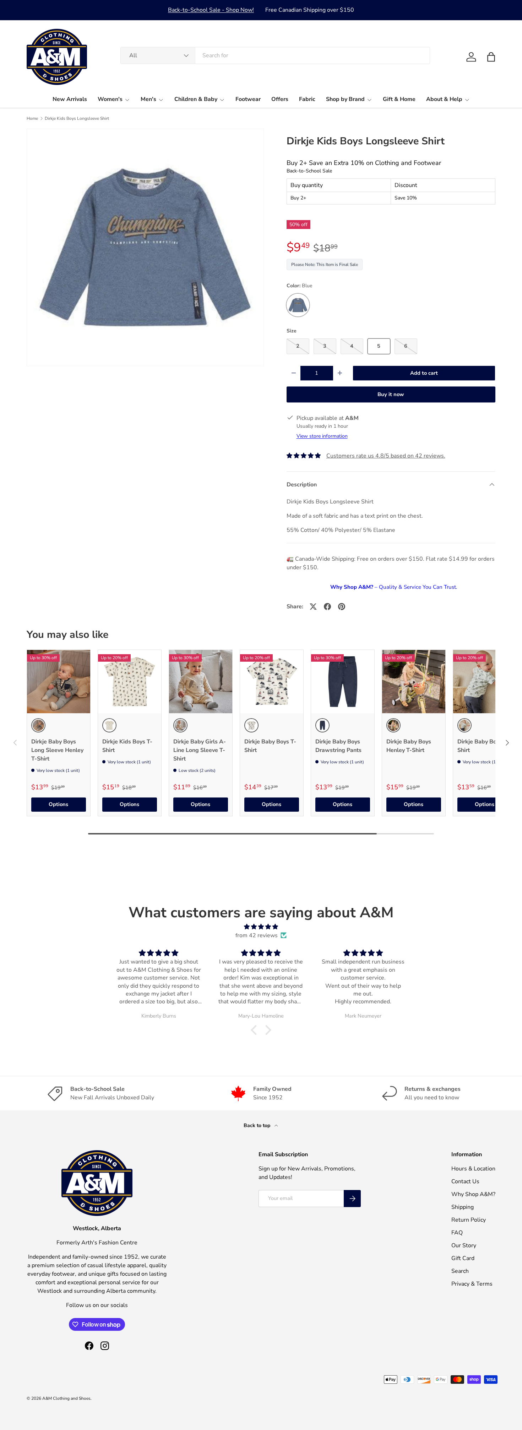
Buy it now (390, 394)
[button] (491, 57)
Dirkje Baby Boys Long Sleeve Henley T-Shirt (57, 750)
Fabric (307, 99)
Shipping (462, 1207)
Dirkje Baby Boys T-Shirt (270, 746)
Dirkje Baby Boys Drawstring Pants (338, 746)
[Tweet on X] (313, 606)
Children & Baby (195, 99)
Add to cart (424, 373)
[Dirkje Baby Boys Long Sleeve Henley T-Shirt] (58, 681)
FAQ (457, 1233)
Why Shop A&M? (473, 1194)
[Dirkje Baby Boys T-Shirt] (271, 681)
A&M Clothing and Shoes (66, 1398)
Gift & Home (399, 99)
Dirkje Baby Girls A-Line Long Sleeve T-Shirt (199, 750)
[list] (145, 247)
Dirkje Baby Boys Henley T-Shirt (408, 746)
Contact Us (465, 1181)
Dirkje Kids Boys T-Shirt (127, 746)
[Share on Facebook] (327, 606)
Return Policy (468, 1220)
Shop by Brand (345, 99)
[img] (261, 926)
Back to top (258, 1125)
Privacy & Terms (472, 1284)
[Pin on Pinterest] (342, 606)
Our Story (463, 1245)
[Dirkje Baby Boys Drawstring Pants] (342, 681)
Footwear (248, 99)
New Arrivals (70, 99)
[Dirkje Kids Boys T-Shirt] (129, 681)
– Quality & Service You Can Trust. (393, 587)
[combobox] (275, 55)
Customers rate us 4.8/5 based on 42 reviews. (385, 456)
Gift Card (462, 1258)
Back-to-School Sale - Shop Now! (211, 10)
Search (460, 1271)
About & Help (444, 99)
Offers (279, 99)
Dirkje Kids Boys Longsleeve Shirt (77, 118)
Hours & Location (473, 1169)
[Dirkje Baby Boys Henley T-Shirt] (413, 681)
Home (32, 118)
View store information (322, 436)
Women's (110, 99)
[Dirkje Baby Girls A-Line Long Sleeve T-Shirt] (200, 681)
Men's (148, 99)
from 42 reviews (256, 935)
